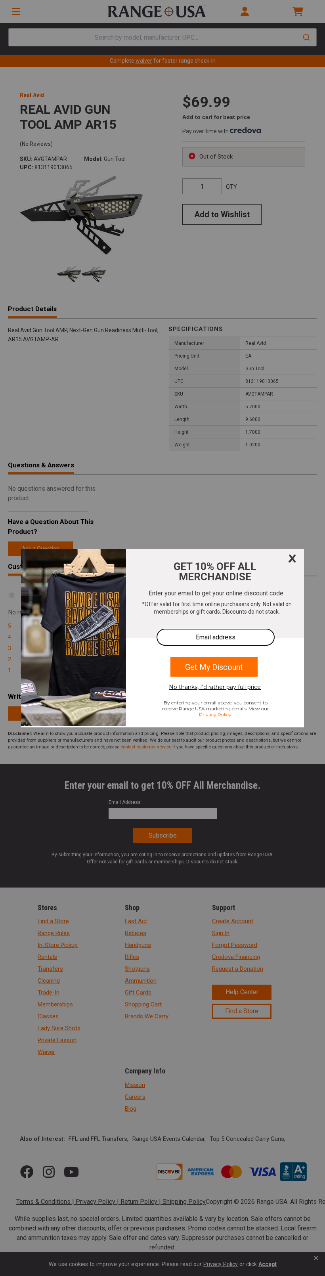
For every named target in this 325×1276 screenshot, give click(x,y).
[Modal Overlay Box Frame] (162, 638)
